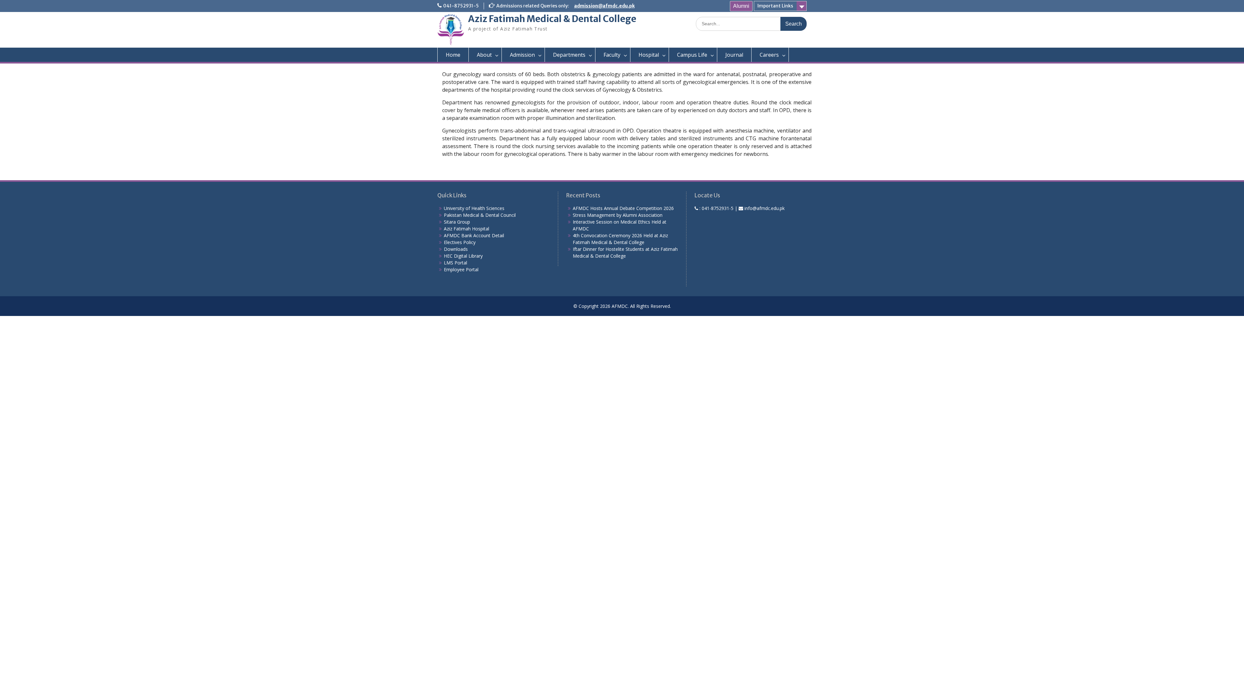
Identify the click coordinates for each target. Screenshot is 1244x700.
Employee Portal (461, 269)
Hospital (649, 54)
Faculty (612, 54)
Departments (569, 54)
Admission (522, 54)
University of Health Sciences (474, 208)
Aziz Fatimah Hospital (466, 229)
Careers (769, 54)
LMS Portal (455, 263)
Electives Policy (460, 242)
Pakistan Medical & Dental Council (480, 215)
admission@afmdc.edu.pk (604, 6)
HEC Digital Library (463, 256)
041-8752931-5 (461, 6)
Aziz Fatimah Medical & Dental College (552, 19)
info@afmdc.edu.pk (764, 208)
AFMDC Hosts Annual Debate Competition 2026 (623, 208)
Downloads (456, 249)
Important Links (775, 6)
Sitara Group (457, 222)
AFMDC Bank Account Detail (474, 235)
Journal (734, 54)
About (484, 54)
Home (453, 54)
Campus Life (692, 54)
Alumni (741, 6)
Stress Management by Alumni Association (617, 215)
